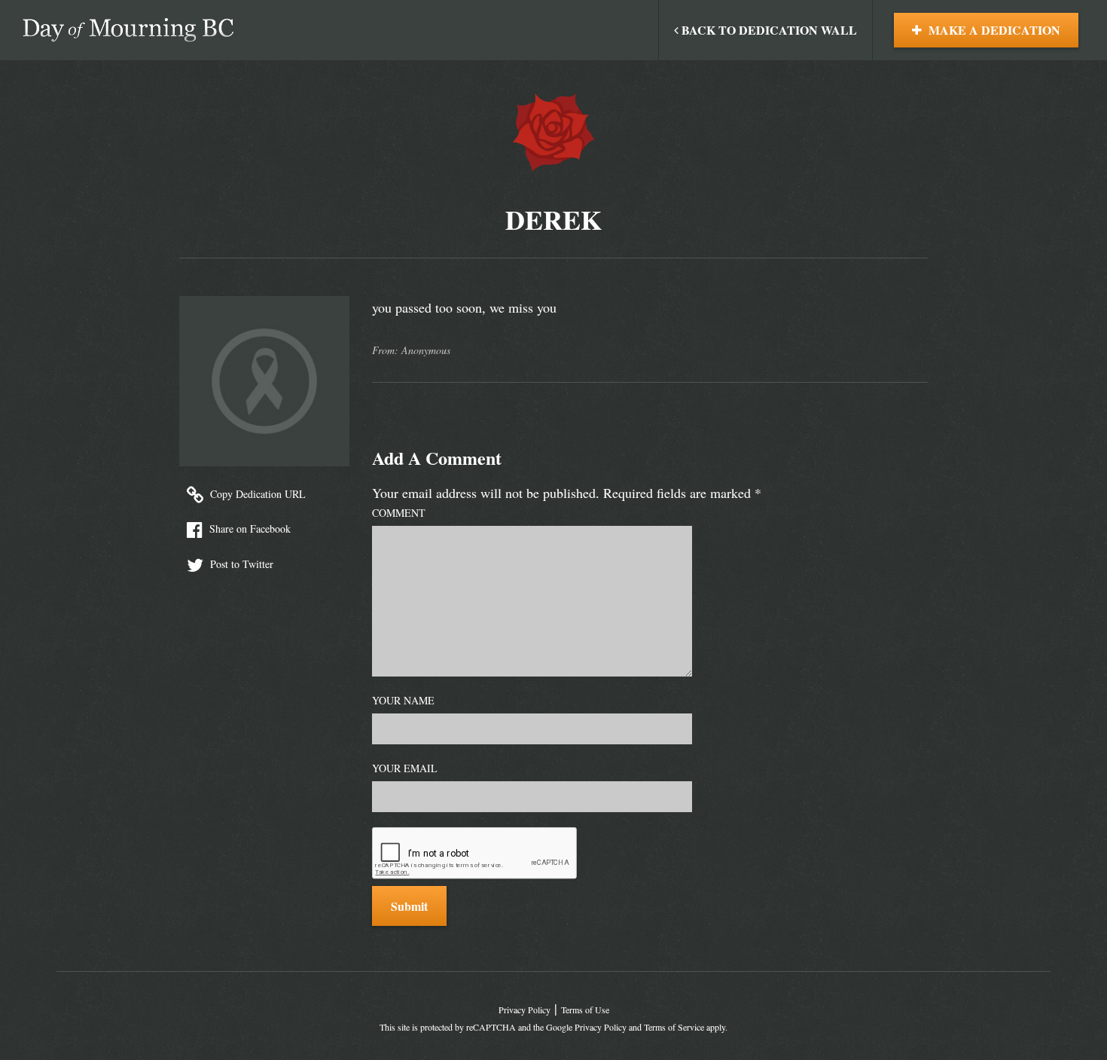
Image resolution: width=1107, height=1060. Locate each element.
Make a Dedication (993, 29)
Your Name (403, 700)
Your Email (405, 768)
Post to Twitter (240, 564)
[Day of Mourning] (128, 30)
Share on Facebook (248, 528)
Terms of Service (674, 1027)
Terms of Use (585, 1009)
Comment (398, 513)
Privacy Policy (524, 1009)
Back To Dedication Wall (768, 29)
